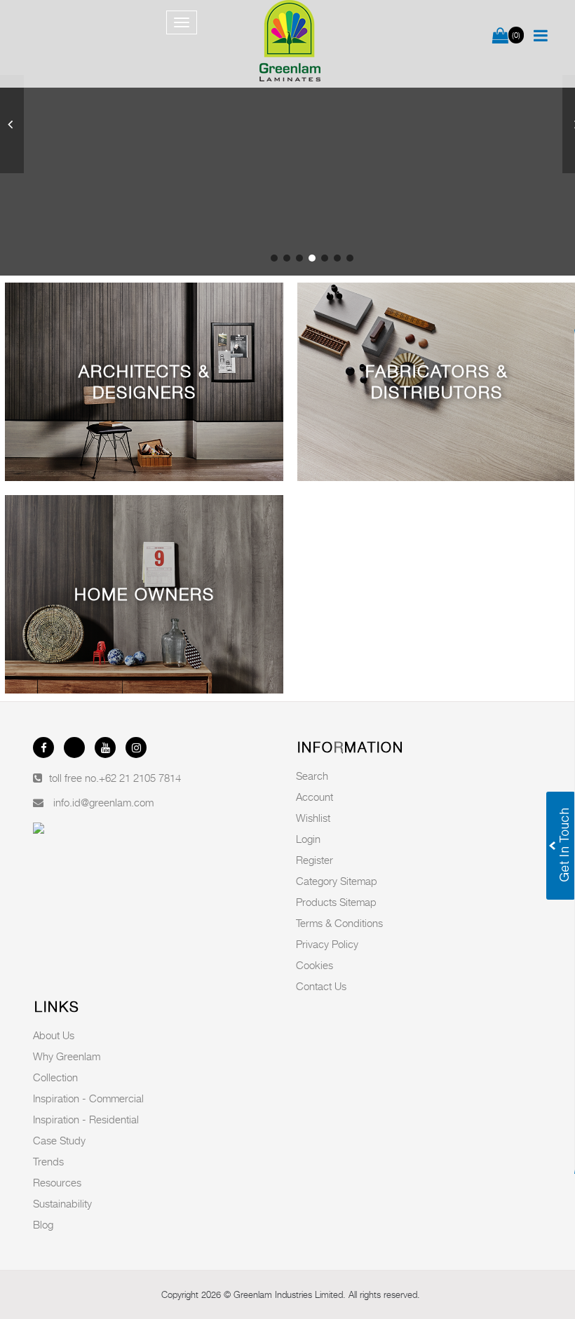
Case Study (59, 1140)
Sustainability (62, 1203)
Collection (55, 1077)
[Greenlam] (290, 44)
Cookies (314, 965)
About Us (53, 1035)
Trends (48, 1161)
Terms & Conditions (339, 922)
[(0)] (500, 36)
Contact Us (321, 986)
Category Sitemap (336, 880)
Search (312, 775)
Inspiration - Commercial (88, 1098)
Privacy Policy (327, 944)
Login (308, 838)
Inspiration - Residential (86, 1119)
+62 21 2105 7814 (140, 777)
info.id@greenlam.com (103, 802)
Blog (43, 1224)
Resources (57, 1182)
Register (314, 859)
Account (314, 796)
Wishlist (313, 817)
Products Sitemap (336, 901)
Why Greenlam (66, 1056)
